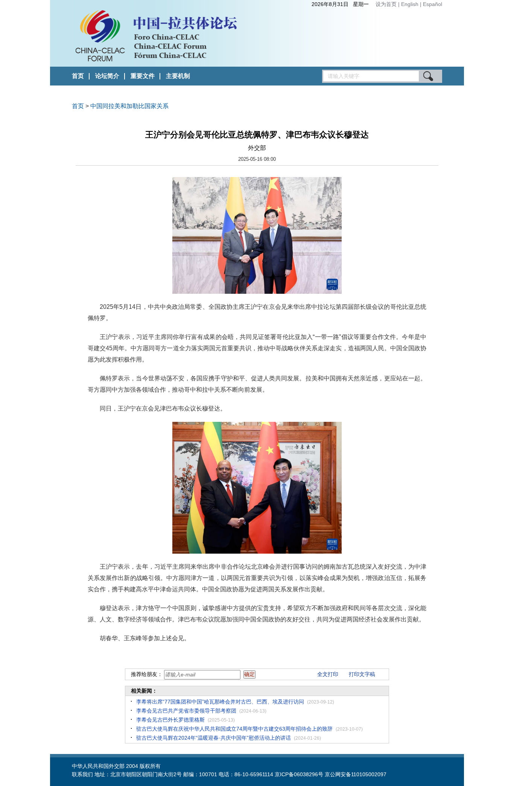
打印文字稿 (362, 674)
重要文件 (143, 76)
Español (432, 4)
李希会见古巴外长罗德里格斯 (170, 720)
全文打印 (327, 674)
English (410, 4)
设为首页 (386, 4)
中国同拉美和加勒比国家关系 (129, 106)
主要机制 (178, 76)
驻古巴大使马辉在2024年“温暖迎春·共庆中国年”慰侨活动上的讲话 (213, 738)
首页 (78, 76)
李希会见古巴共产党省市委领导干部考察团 (186, 711)
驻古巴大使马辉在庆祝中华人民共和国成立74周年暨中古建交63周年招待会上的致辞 (234, 729)
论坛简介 (107, 76)
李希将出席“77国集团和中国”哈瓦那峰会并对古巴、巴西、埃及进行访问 (220, 702)
